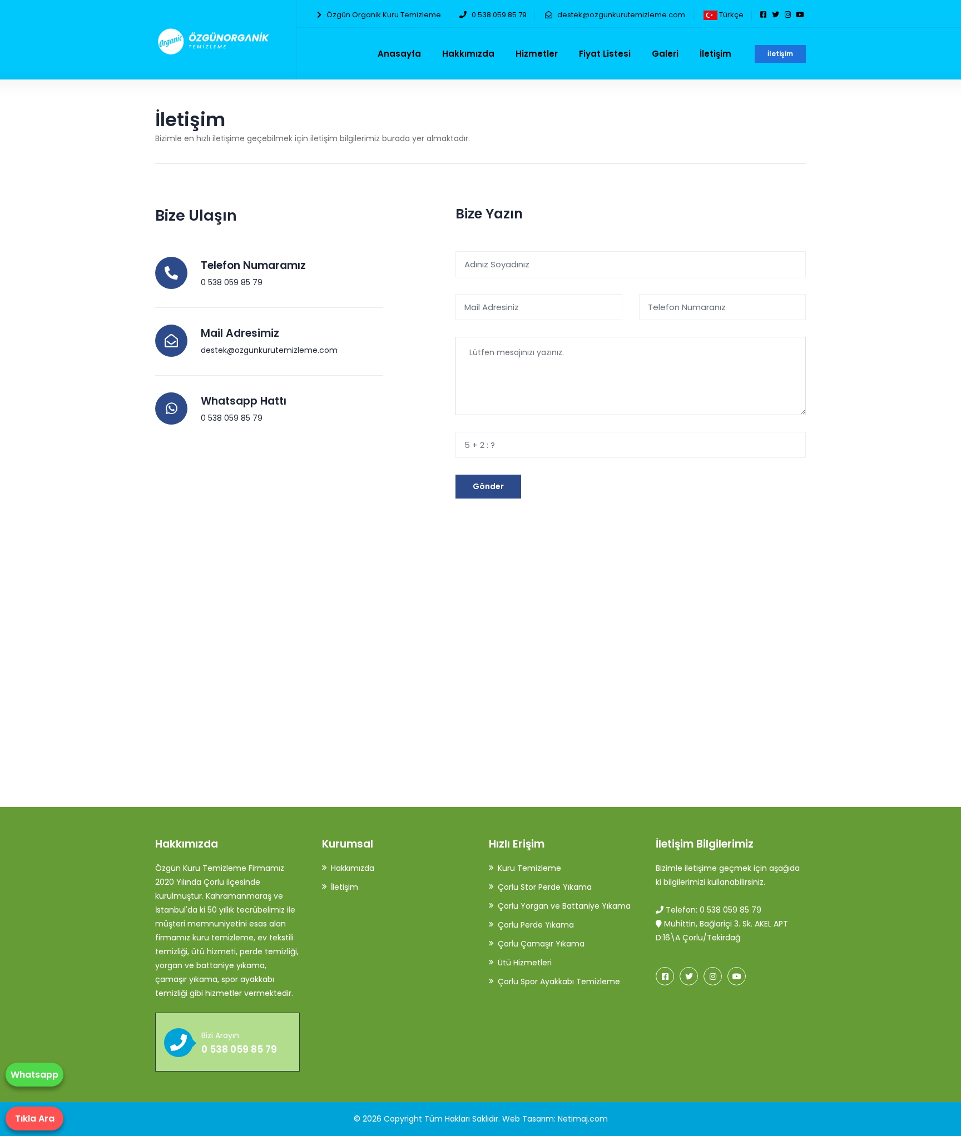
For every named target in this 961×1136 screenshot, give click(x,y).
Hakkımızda (468, 53)
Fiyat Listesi (605, 53)
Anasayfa (399, 53)
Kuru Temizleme (529, 868)
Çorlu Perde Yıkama (536, 924)
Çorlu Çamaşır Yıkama (541, 943)
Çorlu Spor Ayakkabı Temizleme (559, 981)
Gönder (488, 486)
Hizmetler (537, 53)
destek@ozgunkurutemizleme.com (621, 14)
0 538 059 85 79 (499, 14)
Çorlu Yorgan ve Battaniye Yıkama (564, 905)
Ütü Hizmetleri (525, 962)
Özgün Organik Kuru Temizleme (383, 14)
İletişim (780, 53)
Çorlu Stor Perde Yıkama (545, 887)
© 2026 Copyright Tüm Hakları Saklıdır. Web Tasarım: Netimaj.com (481, 1118)
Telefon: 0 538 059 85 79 (712, 909)
